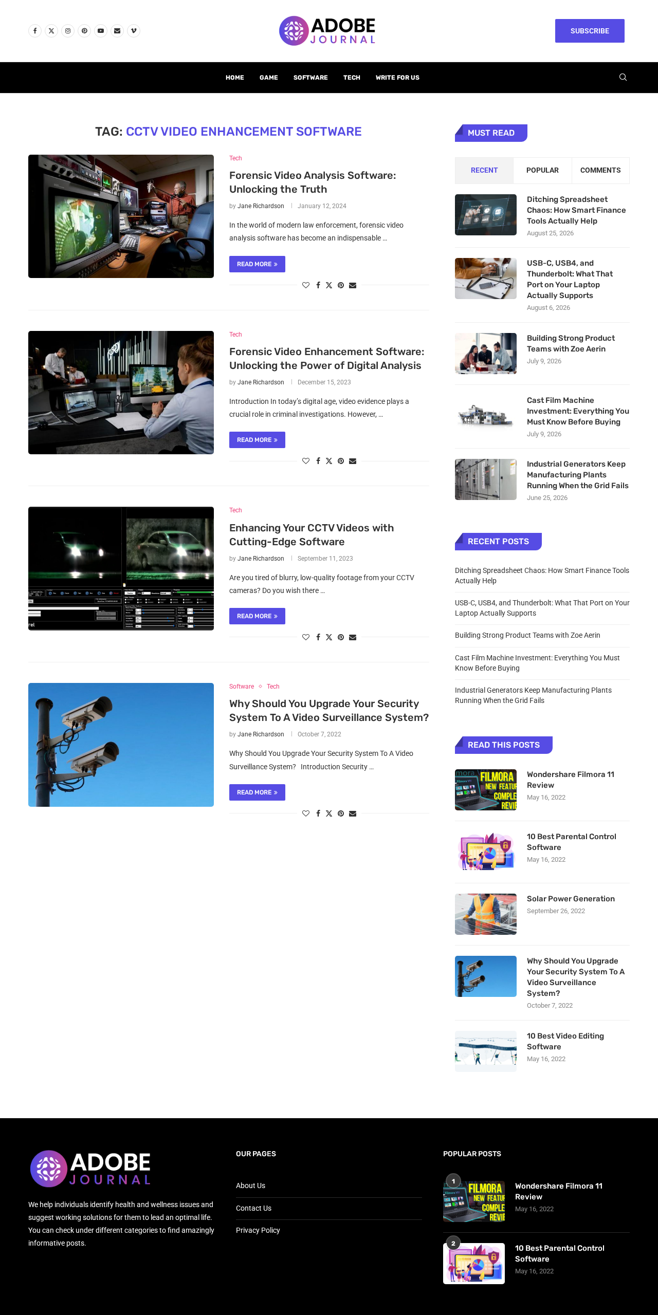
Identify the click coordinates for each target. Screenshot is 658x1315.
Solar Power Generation (571, 898)
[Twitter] (51, 31)
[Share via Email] (352, 285)
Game (269, 77)
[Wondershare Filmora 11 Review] (486, 789)
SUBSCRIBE (590, 31)
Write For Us (397, 77)
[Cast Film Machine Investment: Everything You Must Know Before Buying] (486, 415)
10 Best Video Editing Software (565, 1041)
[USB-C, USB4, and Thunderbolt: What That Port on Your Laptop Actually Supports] (486, 278)
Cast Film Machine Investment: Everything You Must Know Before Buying (578, 411)
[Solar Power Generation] (486, 914)
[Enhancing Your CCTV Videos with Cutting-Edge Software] (121, 568)
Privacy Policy (258, 1230)
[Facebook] (35, 31)
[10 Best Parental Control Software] (486, 852)
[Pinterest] (84, 31)
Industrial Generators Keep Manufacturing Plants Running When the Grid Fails (578, 474)
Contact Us (253, 1208)
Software (311, 77)
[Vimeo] (133, 31)
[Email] (117, 31)
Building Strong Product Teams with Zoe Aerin (571, 344)
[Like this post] (305, 285)
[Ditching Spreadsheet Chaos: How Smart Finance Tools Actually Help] (486, 214)
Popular (542, 170)
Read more (254, 264)
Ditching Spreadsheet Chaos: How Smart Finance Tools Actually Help (576, 210)
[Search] (623, 77)
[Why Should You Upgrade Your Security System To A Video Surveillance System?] (121, 744)
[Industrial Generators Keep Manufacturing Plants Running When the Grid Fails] (486, 479)
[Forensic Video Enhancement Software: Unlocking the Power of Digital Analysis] (121, 392)
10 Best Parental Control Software (571, 842)
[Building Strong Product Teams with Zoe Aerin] (486, 353)
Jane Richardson (260, 206)
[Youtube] (100, 31)
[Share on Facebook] (318, 285)
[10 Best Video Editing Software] (486, 1051)
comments (600, 170)
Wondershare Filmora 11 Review (570, 780)
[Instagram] (68, 31)
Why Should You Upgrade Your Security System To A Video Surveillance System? (576, 977)
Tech (351, 77)
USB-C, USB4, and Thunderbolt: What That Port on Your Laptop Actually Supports (570, 279)
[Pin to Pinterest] (341, 285)
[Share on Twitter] (329, 285)
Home (235, 77)
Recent (484, 170)
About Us (250, 1185)
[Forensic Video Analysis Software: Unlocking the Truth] (121, 216)
